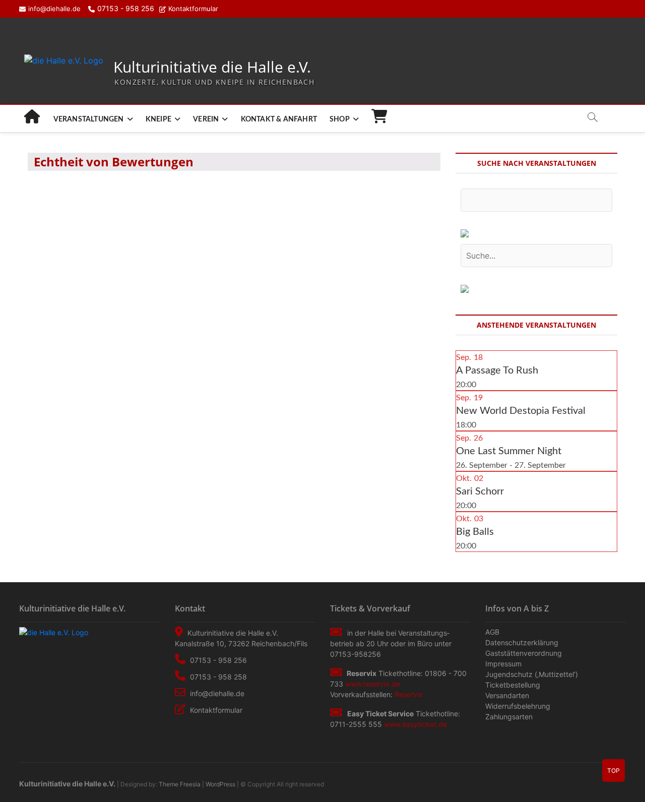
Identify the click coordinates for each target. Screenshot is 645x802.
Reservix (409, 694)
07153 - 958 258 (217, 676)
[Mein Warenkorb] (379, 119)
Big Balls (475, 532)
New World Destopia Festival (521, 411)
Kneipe (158, 119)
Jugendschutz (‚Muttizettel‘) (531, 674)
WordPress (220, 784)
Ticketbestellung (512, 685)
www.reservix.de (372, 684)
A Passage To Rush (497, 370)
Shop (340, 119)
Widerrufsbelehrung (517, 706)
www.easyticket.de (415, 724)
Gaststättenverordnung (523, 653)
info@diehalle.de (54, 9)
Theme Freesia (180, 784)
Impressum (503, 663)
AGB (492, 632)
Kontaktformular (193, 9)
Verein (206, 119)
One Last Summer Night (508, 451)
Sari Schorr (480, 491)
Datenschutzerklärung (521, 642)
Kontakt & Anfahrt (279, 119)
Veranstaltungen (88, 119)
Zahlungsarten (509, 716)
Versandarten (507, 695)
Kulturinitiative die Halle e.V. (212, 67)
